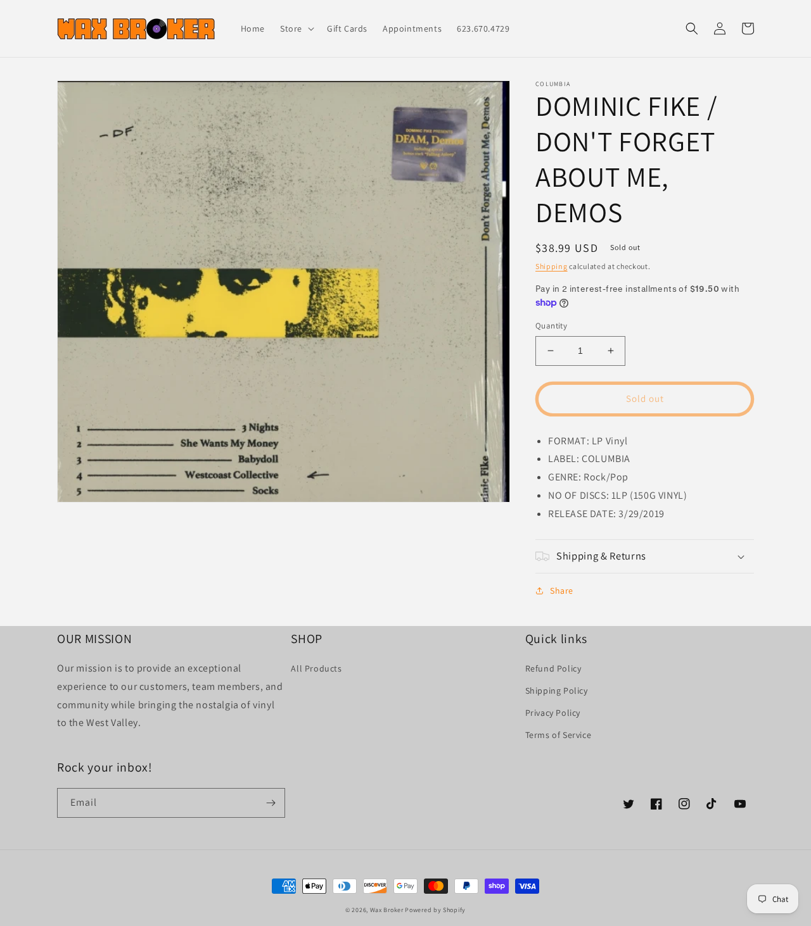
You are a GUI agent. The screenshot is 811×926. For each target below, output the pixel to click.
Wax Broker (387, 910)
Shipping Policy (556, 690)
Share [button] (561, 590)
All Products (316, 668)
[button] (295, 28)
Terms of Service (558, 735)
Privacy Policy (552, 712)
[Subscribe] (270, 803)
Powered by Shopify (435, 910)
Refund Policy (553, 668)
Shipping (551, 266)
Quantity (551, 325)
